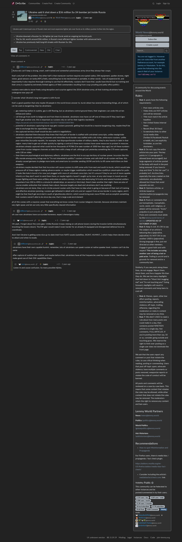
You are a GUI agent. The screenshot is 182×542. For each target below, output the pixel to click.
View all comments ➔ (20, 56)
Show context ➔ (18, 62)
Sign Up (166, 3)
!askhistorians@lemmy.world (147, 436)
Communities (34, 3)
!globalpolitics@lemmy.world (147, 428)
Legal (129, 538)
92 (32, 21)
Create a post (152, 45)
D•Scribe (20, 3)
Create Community (62, 3)
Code (152, 538)
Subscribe (152, 39)
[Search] (153, 3)
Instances (138, 538)
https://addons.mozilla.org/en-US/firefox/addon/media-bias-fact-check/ (150, 467)
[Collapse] (14, 67)
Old (48, 50)
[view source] (45, 21)
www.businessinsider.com (38, 15)
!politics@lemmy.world (152, 420)
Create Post (47, 3)
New (42, 50)
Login (158, 3)
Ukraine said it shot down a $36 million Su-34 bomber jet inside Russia (67, 12)
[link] (36, 21)
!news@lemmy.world (150, 416)
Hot (14, 50)
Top (20, 50)
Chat (57, 50)
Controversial (31, 50)
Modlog (163, 509)
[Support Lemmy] (74, 3)
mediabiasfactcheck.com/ (150, 477)
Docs (146, 538)
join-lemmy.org (163, 538)
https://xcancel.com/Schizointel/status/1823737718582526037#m (45, 123)
